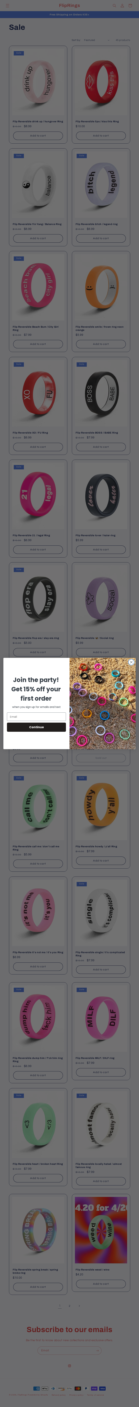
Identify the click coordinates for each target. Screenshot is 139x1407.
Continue (36, 727)
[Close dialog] (131, 662)
